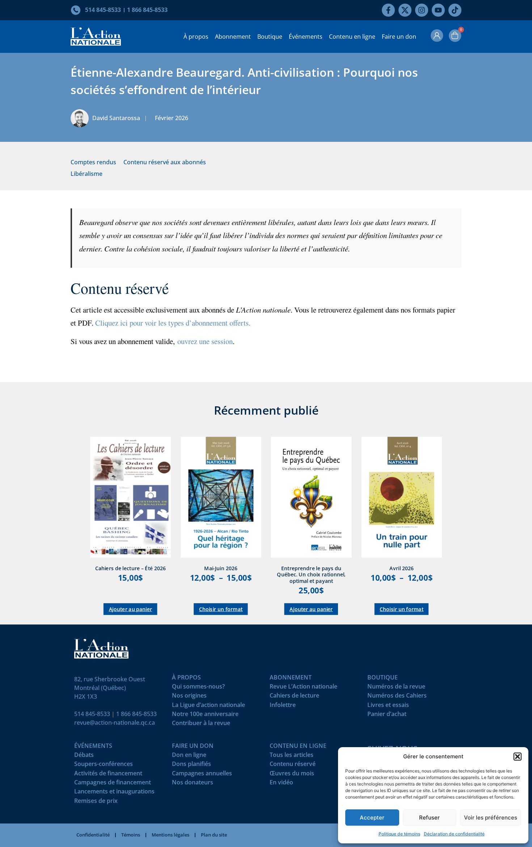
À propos (195, 37)
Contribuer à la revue (201, 724)
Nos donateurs (192, 784)
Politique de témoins (399, 834)
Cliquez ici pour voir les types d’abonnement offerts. (172, 323)
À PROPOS (186, 679)
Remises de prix (96, 802)
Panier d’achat (386, 715)
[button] (517, 756)
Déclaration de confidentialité (454, 834)
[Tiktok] (454, 10)
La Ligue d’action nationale (208, 706)
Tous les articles (291, 756)
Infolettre (283, 706)
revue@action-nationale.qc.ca (114, 723)
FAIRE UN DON (193, 747)
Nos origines (189, 697)
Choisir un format (221, 609)
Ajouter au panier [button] (130, 609)
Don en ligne (189, 756)
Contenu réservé (293, 765)
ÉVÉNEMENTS (93, 747)
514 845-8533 (92, 714)
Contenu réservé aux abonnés (164, 162)
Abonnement (233, 37)
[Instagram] (421, 10)
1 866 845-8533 (136, 714)
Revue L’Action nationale (303, 688)
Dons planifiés (191, 765)
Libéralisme (86, 174)
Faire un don (399, 37)
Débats (84, 756)
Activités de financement (108, 774)
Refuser (429, 817)
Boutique (269, 37)
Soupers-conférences (103, 765)
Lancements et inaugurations (114, 793)
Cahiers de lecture (294, 697)
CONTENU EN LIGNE (298, 747)
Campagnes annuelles (202, 774)
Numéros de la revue (396, 688)
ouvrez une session (205, 341)
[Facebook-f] (388, 10)
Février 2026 (171, 118)
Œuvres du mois (292, 774)
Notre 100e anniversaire (205, 715)
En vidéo (281, 784)
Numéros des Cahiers (397, 697)
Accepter (372, 817)
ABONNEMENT (291, 679)
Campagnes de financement (112, 784)
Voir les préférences (490, 817)
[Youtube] (438, 10)
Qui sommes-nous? (198, 688)
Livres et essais (388, 706)
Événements (305, 37)
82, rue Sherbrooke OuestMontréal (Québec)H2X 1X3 (109, 687)
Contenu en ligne (352, 37)
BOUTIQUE (382, 679)
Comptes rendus (93, 162)
